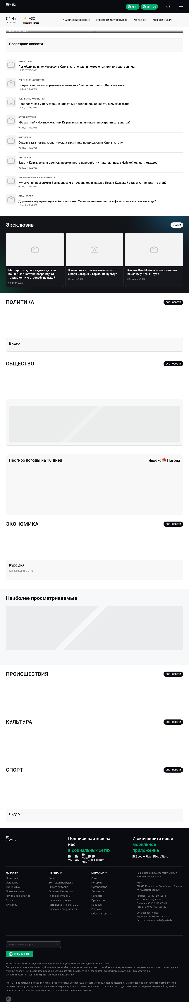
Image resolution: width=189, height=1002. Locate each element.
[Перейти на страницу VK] (71, 858)
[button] (26, 872)
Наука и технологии (18, 896)
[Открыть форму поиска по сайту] (168, 6)
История (96, 882)
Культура (11, 904)
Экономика (13, 887)
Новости (96, 896)
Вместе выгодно (58, 887)
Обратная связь (101, 913)
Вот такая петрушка (61, 882)
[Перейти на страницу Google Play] (142, 858)
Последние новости (26, 44)
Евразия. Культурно (61, 891)
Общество (12, 882)
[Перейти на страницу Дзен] (91, 858)
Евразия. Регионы (60, 896)
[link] (25, 61)
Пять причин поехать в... (64, 904)
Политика (12, 878)
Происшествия (15, 891)
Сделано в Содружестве (63, 909)
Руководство (99, 887)
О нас (94, 878)
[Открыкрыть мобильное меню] (181, 6)
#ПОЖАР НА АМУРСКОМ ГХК (112, 20)
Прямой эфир (22, 954)
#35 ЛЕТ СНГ (140, 20)
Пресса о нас (99, 900)
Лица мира (97, 891)
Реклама (96, 909)
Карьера (96, 904)
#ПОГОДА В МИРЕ (162, 20)
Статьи (177, 225)
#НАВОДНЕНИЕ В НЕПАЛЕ (76, 20)
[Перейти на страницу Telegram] (98, 858)
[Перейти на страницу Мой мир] (85, 858)
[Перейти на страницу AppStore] (160, 858)
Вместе (53, 878)
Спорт (9, 900)
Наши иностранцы (60, 900)
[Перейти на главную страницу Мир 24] (11, 6)
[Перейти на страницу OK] (78, 858)
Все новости (173, 302)
